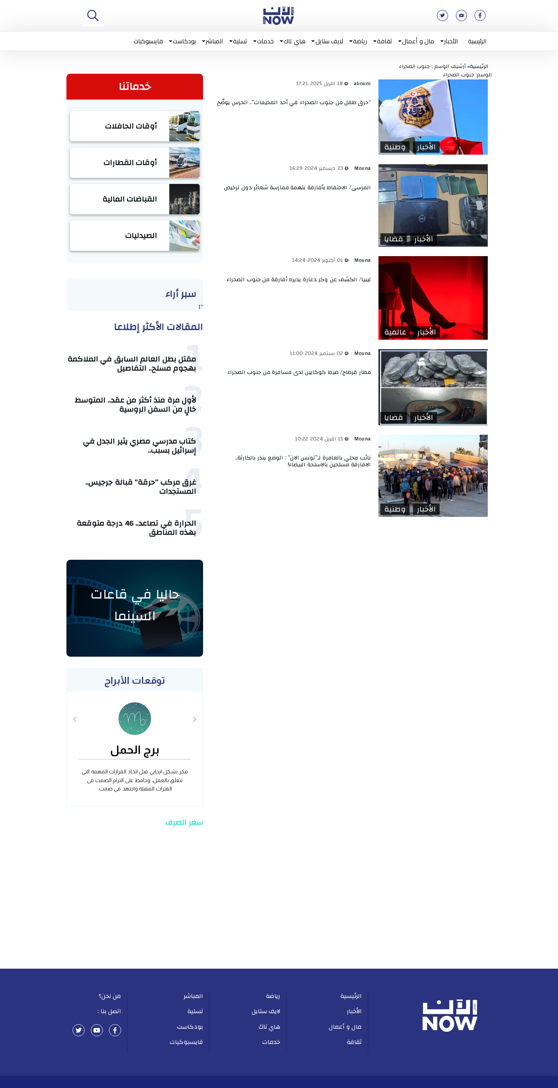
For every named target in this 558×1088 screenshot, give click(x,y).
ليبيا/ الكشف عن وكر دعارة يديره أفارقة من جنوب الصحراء (299, 279)
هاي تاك (295, 41)
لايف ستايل (329, 41)
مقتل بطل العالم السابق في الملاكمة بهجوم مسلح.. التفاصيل (132, 363)
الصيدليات (141, 235)
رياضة (360, 41)
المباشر (214, 41)
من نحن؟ (110, 996)
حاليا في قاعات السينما (135, 605)
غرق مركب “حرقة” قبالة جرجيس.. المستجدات (140, 486)
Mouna (362, 168)
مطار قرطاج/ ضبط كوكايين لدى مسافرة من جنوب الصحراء (299, 372)
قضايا (393, 239)
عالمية (395, 332)
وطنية (395, 147)
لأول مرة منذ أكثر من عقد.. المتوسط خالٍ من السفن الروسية (135, 404)
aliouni (362, 84)
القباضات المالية (130, 199)
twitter (79, 1030)
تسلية (240, 41)
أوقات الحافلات (131, 126)
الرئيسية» (479, 66)
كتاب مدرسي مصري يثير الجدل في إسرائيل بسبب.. (140, 445)
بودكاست (184, 41)
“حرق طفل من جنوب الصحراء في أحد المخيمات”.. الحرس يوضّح (294, 102)
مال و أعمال (418, 41)
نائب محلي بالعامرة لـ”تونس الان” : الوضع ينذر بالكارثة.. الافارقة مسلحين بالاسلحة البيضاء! (303, 461)
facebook (115, 1030)
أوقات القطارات (131, 162)
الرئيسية (477, 41)
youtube (97, 1030)
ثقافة (384, 41)
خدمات (265, 41)
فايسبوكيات (148, 41)
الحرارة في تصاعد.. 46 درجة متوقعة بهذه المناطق (137, 527)
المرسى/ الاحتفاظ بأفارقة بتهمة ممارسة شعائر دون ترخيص (297, 187)
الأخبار (451, 41)
